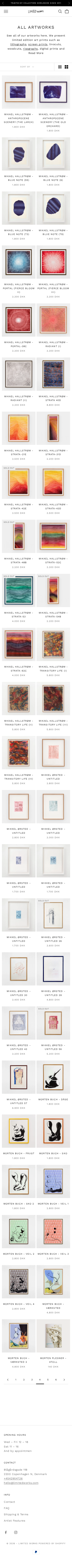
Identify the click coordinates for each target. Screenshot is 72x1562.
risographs (30, 48)
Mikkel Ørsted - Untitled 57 (19, 1101)
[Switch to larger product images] (60, 67)
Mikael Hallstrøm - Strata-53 (18, 614)
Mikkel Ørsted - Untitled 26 (53, 939)
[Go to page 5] (64, 1379)
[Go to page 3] (8, 1379)
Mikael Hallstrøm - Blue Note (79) (53, 232)
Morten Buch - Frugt (19, 1153)
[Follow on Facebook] (6, 1532)
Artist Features (14, 1520)
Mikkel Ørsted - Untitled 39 (53, 993)
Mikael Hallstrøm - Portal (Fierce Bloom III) (53, 288)
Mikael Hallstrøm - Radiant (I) (53, 344)
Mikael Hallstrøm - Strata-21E (18, 452)
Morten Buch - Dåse (53, 1099)
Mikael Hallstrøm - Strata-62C (18, 668)
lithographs (18, 44)
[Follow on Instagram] (16, 1532)
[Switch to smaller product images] (66, 67)
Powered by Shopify (52, 1543)
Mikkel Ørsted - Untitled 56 (53, 1047)
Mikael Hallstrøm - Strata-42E (18, 506)
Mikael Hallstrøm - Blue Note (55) (18, 178)
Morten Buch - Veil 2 (18, 1254)
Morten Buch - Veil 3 (53, 1254)
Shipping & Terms (16, 1514)
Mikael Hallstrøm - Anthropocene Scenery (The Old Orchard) (53, 120)
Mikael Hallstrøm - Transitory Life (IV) (18, 777)
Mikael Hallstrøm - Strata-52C (53, 560)
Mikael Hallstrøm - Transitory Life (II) (18, 723)
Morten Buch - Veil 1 (53, 1203)
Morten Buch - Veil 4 (18, 1304)
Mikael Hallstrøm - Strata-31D (53, 452)
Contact (9, 1501)
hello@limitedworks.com (21, 1482)
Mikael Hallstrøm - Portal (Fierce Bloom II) (19, 288)
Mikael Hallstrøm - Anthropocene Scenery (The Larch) (19, 118)
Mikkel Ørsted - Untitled (53, 777)
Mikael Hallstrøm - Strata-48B (18, 560)
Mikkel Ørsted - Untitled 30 (19, 993)
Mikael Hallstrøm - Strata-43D (53, 506)
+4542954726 (13, 1478)
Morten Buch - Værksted (53, 1306)
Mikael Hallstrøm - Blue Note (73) (18, 232)
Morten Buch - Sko (53, 1153)
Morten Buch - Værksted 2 (19, 1360)
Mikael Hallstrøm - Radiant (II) (18, 398)
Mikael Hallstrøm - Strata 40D (53, 398)
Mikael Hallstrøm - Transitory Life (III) (53, 723)
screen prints (37, 44)
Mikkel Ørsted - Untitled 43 (19, 1047)
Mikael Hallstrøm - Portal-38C (18, 344)
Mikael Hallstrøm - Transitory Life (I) (53, 668)
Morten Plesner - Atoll (53, 1360)
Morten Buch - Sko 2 (18, 1203)
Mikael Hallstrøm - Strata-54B (53, 614)
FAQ (6, 1508)
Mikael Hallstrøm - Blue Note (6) (53, 178)
